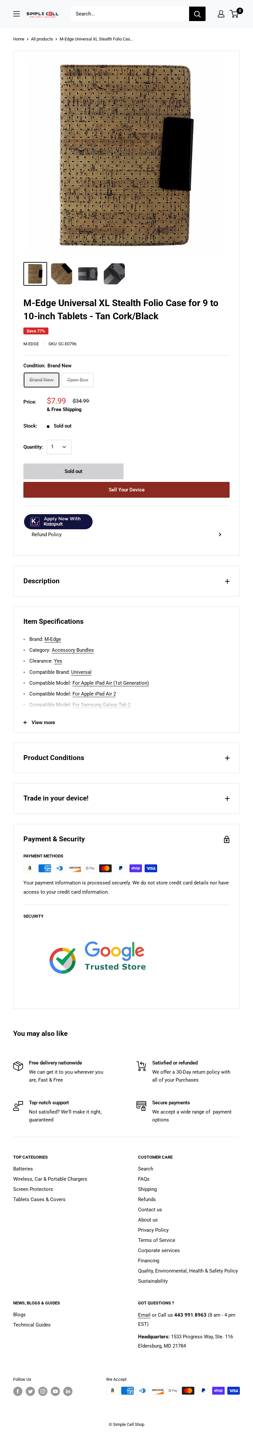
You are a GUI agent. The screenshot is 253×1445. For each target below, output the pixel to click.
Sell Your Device (127, 490)
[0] (234, 14)
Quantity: (33, 447)
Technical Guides (32, 1325)
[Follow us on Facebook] (17, 1391)
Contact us (150, 1210)
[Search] (197, 14)
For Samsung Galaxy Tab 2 (101, 705)
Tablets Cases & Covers (39, 1199)
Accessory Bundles (73, 650)
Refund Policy (47, 535)
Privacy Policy (153, 1230)
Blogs (19, 1315)
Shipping (147, 1189)
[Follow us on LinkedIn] (67, 1391)
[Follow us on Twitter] (30, 1391)
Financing (148, 1261)
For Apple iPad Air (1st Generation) (110, 683)
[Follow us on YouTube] (55, 1391)
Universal (81, 672)
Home (18, 39)
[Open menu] (16, 13)
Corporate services (159, 1250)
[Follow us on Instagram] (42, 1391)
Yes (58, 661)
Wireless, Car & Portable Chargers (50, 1179)
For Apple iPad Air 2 (94, 694)
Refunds (147, 1199)
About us (148, 1220)
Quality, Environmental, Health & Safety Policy (188, 1271)
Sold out (73, 471)
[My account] (221, 13)
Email (144, 1315)
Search (145, 1169)
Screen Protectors (33, 1189)
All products (42, 39)
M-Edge (31, 343)
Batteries (23, 1169)
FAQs (144, 1179)
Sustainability (153, 1281)
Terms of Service (156, 1240)
